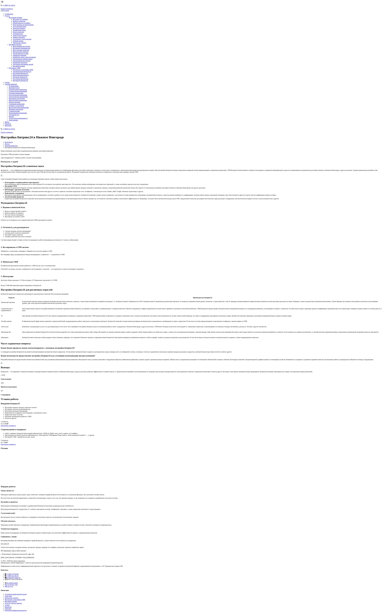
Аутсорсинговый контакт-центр (16, 594)
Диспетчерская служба (20, 53)
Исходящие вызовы (15, 17)
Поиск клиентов (18, 32)
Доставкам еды (14, 115)
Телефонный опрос (19, 30)
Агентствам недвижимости (18, 118)
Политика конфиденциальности (16, 610)
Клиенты (8, 124)
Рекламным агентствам (17, 98)
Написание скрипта (19, 43)
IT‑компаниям (13, 86)
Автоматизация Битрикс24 (22, 71)
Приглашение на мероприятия (23, 25)
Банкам (11, 116)
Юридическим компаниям (18, 100)
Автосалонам (13, 120)
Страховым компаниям (16, 104)
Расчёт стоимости (7, 9)
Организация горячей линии (22, 59)
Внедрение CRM (14, 68)
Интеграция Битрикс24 (21, 75)
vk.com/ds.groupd (12, 583)
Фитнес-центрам (14, 102)
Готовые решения (11, 84)
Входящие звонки (19, 66)
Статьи (7, 82)
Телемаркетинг (18, 34)
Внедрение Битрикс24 (20, 80)
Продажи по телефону (20, 19)
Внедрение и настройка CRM (23, 70)
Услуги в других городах (13, 603)
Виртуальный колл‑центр (21, 46)
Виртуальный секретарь (21, 50)
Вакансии (8, 607)
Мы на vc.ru (9, 586)
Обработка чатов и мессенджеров (24, 57)
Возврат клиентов (19, 21)
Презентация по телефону (21, 23)
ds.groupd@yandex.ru (13, 577)
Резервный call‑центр (20, 62)
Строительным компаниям (18, 91)
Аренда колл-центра (20, 35)
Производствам (14, 88)
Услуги (7, 16)
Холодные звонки (19, 28)
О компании (9, 14)
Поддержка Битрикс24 (20, 79)
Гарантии (8, 609)
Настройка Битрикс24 (20, 73)
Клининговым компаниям (18, 89)
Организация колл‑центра (21, 61)
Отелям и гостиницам (16, 106)
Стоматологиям (14, 111)
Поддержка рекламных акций (23, 64)
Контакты (8, 125)
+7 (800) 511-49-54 (8, 5)
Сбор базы (8, 596)
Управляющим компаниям (18, 113)
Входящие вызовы (15, 44)
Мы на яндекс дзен (11, 585)
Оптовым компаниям (16, 93)
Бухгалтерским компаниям (18, 95)
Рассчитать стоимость (8, 425)
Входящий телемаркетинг (21, 48)
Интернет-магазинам (16, 109)
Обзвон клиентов (19, 37)
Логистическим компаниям (18, 97)
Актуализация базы (19, 26)
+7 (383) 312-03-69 (12, 574)
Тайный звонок (18, 41)
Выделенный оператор (20, 52)
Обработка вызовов (19, 55)
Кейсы (7, 122)
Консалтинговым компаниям (19, 107)
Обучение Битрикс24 (20, 77)
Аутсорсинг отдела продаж (22, 39)
